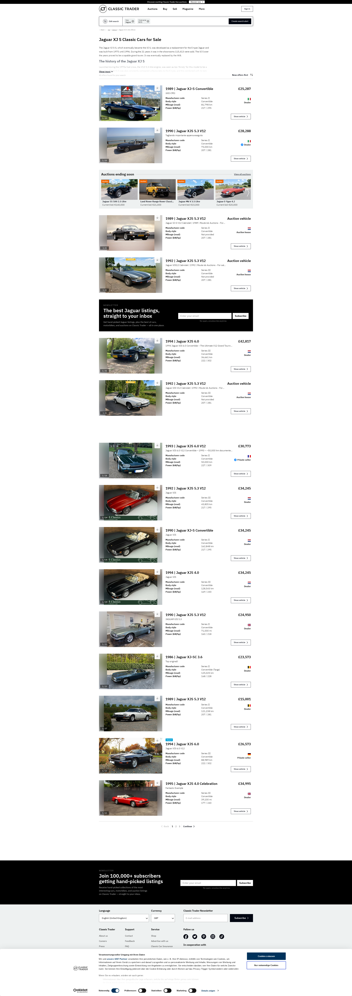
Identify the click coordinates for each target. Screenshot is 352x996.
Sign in (247, 9)
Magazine (187, 8)
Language (104, 910)
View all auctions (242, 174)
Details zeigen (208, 990)
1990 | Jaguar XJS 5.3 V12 (186, 131)
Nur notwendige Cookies (266, 965)
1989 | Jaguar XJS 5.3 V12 (186, 218)
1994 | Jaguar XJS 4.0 (182, 572)
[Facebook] (185, 936)
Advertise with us (159, 941)
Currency (156, 910)
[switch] (142, 990)
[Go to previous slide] (104, 193)
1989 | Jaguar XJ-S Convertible (189, 88)
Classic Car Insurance (162, 946)
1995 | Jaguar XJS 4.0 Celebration (191, 783)
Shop (153, 935)
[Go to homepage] (119, 9)
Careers (103, 941)
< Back (102, 30)
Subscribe (240, 315)
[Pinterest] (203, 936)
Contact (129, 935)
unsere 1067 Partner (117, 959)
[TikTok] (221, 936)
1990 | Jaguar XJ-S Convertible (189, 530)
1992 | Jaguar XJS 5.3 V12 (186, 260)
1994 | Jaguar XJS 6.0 (182, 341)
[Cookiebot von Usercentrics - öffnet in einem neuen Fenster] (80, 991)
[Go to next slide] (248, 193)
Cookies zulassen (266, 956)
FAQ (127, 946)
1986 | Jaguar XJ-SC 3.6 (184, 657)
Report (169, 740)
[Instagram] (212, 936)
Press (102, 946)
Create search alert (240, 21)
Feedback (130, 941)
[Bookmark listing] (157, 88)
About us (103, 935)
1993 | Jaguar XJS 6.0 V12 (186, 446)
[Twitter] (194, 936)
